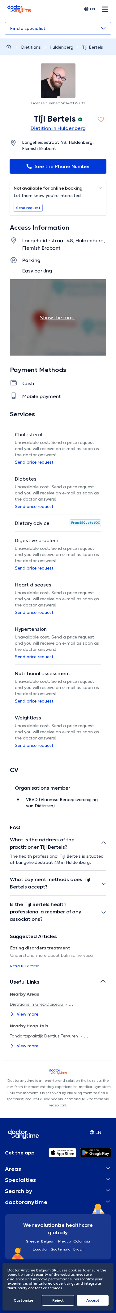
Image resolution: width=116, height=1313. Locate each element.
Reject (58, 1300)
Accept (92, 1300)
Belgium (48, 1241)
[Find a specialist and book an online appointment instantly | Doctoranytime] (8, 46)
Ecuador (40, 1249)
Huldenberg (61, 47)
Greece (32, 1241)
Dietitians (31, 47)
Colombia (81, 1241)
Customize (23, 1300)
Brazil (78, 1249)
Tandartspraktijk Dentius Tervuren (44, 1036)
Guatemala (60, 1249)
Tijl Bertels (92, 47)
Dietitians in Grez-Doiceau (37, 1004)
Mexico (64, 1241)
